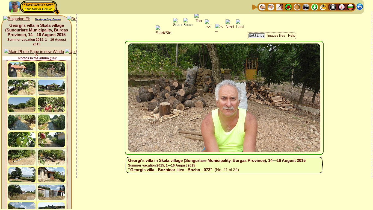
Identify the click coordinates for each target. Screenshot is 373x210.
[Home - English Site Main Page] (341, 6)
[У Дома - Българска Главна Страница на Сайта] (350, 6)
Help (291, 35)
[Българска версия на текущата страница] (16, 19)
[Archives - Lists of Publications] (279, 6)
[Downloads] (314, 6)
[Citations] (288, 6)
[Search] (323, 6)
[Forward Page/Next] (271, 6)
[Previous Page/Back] (262, 6)
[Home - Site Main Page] (333, 6)
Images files (276, 35)
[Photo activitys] (306, 6)
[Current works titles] (297, 6)
